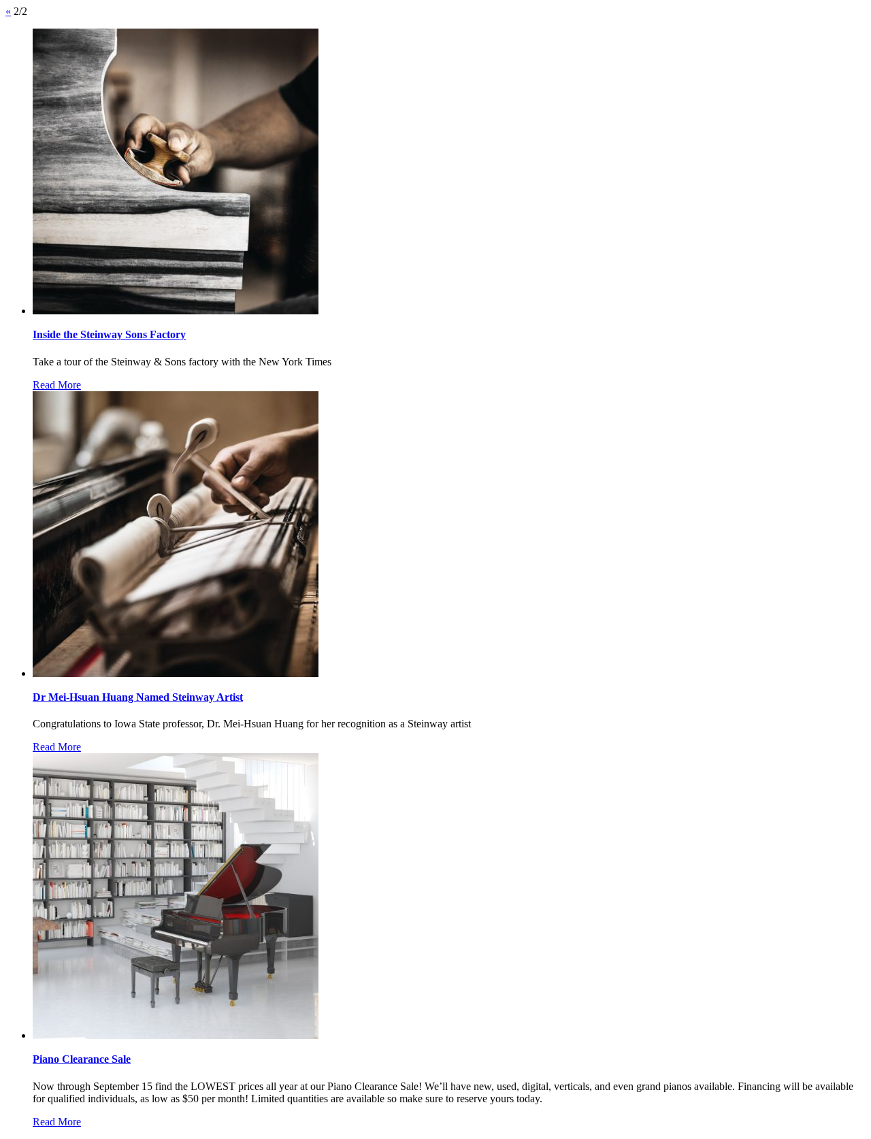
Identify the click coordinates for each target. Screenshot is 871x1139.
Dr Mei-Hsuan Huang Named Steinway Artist (138, 697)
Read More (57, 385)
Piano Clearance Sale (82, 1059)
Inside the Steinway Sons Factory (109, 334)
